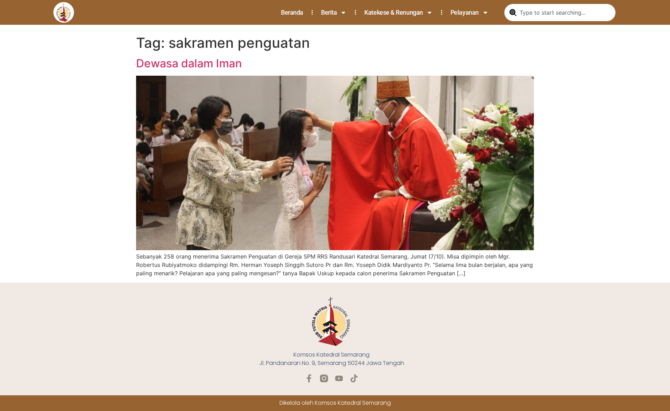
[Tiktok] (354, 378)
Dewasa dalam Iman (189, 63)
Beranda (292, 12)
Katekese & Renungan (393, 12)
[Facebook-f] (309, 378)
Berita (329, 12)
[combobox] (560, 12)
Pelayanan (465, 12)
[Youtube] (339, 378)
